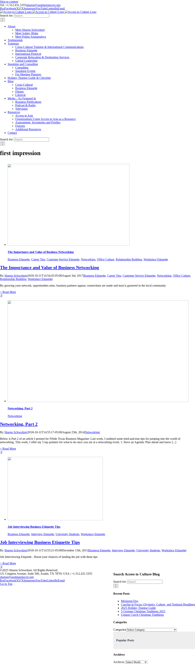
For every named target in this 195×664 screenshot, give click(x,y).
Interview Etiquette (42, 534)
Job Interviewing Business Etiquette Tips (34, 526)
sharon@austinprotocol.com (43, 5)
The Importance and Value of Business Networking (41, 252)
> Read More (8, 292)
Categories (119, 629)
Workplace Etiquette (156, 259)
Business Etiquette (19, 259)
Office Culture (105, 259)
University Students (67, 534)
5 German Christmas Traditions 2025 (143, 611)
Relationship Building (129, 259)
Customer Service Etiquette (63, 259)
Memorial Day (129, 601)
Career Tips (38, 259)
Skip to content (9, 1)
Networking (88, 259)
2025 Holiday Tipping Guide (138, 608)
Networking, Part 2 (20, 408)
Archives (118, 662)
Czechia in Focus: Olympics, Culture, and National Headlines (158, 604)
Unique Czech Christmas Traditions (142, 614)
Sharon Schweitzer (15, 275)
